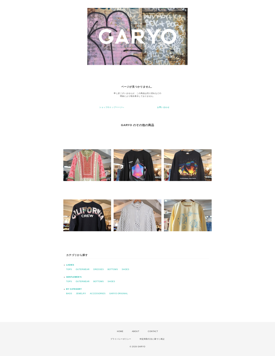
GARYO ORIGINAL (118, 293)
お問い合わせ (163, 107)
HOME (120, 331)
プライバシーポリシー (120, 339)
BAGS (69, 293)
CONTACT (153, 331)
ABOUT (135, 331)
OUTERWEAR (83, 269)
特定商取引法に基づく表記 (152, 339)
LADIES (70, 265)
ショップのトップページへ (111, 107)
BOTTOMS (113, 269)
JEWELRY (81, 293)
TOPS (69, 269)
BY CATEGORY (74, 289)
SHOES (125, 269)
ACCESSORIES (98, 293)
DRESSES (98, 269)
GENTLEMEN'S (74, 277)
